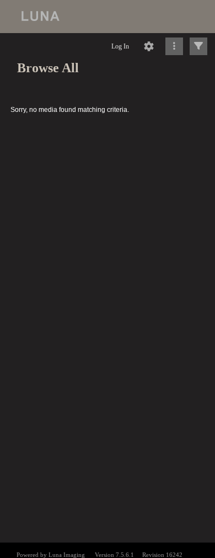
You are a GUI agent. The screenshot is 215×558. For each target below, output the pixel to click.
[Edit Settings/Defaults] (149, 46)
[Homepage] (107, 16)
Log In (120, 46)
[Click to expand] (198, 46)
